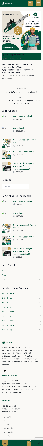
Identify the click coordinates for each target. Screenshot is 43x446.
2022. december (8, 312)
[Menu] (38, 3)
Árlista (7, 436)
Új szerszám (6, 280)
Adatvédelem (9, 432)
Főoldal (17, 443)
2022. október (7, 316)
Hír (21, 59)
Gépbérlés (8, 417)
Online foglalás (9, 412)
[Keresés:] (15, 186)
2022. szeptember (8, 321)
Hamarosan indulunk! (23, 116)
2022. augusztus (8, 325)
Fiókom (6, 425)
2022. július (7, 330)
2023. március (7, 303)
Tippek (4, 275)
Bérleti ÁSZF (9, 428)
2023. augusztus (8, 293)
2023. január (7, 307)
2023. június (7, 298)
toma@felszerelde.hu (11, 409)
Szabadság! (18, 128)
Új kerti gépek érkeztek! (14, 54)
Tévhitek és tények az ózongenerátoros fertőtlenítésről (24, 166)
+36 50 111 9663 (9, 406)
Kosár (6, 421)
